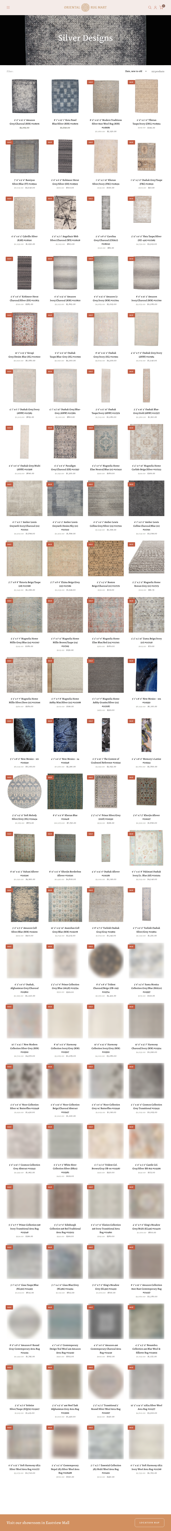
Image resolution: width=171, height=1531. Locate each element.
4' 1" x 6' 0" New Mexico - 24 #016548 (65, 760)
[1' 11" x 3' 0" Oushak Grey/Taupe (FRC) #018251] (146, 156)
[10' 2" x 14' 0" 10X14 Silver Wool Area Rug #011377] (146, 1381)
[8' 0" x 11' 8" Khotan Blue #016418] (65, 791)
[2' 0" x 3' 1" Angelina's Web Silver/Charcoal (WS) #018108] (65, 213)
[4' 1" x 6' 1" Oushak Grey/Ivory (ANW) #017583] (24, 385)
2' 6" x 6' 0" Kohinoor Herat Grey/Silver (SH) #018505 (65, 182)
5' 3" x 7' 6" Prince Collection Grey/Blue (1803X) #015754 (65, 986)
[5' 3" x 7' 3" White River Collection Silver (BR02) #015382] (65, 1141)
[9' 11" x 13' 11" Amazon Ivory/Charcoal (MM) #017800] (65, 273)
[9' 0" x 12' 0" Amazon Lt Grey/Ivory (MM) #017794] (106, 273)
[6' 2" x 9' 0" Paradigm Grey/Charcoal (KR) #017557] (65, 442)
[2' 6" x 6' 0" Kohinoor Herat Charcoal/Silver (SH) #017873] (24, 273)
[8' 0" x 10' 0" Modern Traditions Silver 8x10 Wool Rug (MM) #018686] (106, 96)
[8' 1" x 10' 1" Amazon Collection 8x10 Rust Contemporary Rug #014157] (146, 1261)
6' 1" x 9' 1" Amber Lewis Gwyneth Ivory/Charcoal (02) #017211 (24, 525)
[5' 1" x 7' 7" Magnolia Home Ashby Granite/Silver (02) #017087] (106, 675)
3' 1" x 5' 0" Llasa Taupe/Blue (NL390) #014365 (25, 1286)
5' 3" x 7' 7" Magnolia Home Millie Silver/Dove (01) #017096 (24, 700)
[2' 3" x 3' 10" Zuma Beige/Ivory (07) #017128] (146, 615)
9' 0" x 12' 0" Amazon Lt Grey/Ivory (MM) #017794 (106, 298)
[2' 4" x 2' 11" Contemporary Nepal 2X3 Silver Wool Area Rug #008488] (65, 1441)
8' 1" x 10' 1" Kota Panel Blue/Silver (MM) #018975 (65, 122)
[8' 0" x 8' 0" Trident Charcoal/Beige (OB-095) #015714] (106, 960)
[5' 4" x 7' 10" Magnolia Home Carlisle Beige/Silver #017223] (146, 442)
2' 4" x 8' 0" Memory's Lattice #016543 (146, 760)
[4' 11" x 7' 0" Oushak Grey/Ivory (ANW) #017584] (146, 329)
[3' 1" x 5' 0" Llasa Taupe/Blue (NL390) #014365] (24, 1261)
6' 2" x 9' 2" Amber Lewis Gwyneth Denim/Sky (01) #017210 (65, 525)
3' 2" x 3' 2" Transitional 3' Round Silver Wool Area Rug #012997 (106, 1409)
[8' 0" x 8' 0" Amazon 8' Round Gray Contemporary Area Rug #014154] (24, 1321)
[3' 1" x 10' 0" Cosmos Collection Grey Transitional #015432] (146, 1081)
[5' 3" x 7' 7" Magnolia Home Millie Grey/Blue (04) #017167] (24, 615)
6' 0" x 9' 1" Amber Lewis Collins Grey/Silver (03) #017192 (106, 524)
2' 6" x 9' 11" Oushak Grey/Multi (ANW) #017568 (24, 467)
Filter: (10, 71)
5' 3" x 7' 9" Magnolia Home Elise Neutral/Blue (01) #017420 (106, 467)
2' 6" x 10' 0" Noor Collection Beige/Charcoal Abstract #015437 (65, 1108)
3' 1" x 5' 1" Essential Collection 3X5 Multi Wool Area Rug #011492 (106, 1469)
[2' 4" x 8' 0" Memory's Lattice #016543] (146, 735)
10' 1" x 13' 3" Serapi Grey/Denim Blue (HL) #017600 (24, 354)
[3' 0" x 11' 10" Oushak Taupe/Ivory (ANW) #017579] (106, 385)
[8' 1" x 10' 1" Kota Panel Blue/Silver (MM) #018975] (65, 96)
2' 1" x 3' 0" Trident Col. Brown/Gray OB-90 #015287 (106, 1166)
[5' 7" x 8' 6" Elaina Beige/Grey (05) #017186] (65, 558)
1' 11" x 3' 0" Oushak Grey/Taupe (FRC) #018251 (146, 182)
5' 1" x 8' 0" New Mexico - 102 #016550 (146, 700)
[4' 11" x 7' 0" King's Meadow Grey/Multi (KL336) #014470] (146, 1201)
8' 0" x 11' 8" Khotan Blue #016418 (65, 817)
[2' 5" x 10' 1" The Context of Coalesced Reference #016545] (106, 735)
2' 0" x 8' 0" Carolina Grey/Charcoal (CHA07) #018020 (106, 240)
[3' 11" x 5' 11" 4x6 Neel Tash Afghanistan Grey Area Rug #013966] (65, 1381)
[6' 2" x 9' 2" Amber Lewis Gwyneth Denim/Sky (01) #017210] (65, 498)
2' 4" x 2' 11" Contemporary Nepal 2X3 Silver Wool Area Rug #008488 (65, 1469)
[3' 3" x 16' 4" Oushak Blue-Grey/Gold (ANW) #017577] (146, 385)
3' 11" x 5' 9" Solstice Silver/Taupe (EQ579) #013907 (24, 1407)
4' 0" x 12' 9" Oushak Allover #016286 (106, 873)
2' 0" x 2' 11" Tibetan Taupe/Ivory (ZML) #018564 (146, 122)
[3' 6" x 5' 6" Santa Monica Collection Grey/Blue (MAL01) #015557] (146, 960)
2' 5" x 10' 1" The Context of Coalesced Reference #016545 (106, 760)
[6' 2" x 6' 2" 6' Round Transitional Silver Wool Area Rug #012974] (65, 1502)
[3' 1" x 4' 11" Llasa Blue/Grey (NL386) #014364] (65, 1261)
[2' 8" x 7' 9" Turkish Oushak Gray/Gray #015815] (106, 904)
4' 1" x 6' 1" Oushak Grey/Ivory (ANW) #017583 (25, 411)
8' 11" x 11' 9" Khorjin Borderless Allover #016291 (65, 873)
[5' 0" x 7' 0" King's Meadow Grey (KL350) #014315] (106, 1261)
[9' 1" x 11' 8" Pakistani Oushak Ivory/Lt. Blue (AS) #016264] (146, 848)
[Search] (150, 7)
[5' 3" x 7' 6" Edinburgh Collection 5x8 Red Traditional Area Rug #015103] (65, 1201)
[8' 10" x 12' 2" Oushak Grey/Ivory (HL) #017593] (106, 329)
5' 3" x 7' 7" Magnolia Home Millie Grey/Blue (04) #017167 (24, 640)
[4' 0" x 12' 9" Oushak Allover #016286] (106, 848)
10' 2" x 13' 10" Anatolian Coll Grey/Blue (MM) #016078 (65, 929)
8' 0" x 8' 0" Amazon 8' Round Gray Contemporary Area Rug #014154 (24, 1348)
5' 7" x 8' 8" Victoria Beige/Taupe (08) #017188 (25, 584)
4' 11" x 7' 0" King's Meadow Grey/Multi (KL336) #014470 (146, 1226)
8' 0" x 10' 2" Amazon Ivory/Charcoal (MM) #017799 (146, 298)
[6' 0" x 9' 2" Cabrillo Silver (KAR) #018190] (24, 213)
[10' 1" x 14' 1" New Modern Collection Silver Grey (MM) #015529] (24, 1021)
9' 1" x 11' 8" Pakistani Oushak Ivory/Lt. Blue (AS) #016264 (146, 873)
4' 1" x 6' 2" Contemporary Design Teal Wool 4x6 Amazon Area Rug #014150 (65, 1348)
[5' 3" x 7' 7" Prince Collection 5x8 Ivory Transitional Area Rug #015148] (24, 1201)
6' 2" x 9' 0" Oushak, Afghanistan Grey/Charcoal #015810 (25, 988)
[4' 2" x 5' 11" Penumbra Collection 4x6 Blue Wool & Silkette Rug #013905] (146, 1321)
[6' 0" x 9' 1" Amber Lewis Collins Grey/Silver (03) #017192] (106, 498)
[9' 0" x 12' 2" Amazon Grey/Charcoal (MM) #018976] (24, 96)
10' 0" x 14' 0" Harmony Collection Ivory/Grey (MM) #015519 (106, 1048)
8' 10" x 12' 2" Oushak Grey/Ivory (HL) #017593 (106, 354)
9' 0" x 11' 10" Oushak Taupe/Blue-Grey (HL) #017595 (65, 354)
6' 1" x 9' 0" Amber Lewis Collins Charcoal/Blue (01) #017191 (146, 525)
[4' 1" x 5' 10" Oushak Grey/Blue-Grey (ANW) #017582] (65, 385)
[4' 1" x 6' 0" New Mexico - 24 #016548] (65, 735)
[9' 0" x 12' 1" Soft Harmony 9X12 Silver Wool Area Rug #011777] (24, 1441)
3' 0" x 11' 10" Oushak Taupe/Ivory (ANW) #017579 (106, 411)
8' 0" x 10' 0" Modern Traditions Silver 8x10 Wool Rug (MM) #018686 (106, 123)
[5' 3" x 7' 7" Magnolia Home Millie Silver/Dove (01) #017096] (24, 675)
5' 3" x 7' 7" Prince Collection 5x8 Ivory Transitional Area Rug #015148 (24, 1228)
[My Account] (155, 7)
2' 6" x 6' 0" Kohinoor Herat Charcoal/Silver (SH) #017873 (24, 298)
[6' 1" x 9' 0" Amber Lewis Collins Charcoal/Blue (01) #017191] (146, 498)
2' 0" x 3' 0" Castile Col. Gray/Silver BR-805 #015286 (146, 1166)
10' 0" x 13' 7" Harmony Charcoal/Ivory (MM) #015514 (146, 1046)
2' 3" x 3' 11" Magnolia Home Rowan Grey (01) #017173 (146, 584)
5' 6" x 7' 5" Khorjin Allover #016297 (146, 817)
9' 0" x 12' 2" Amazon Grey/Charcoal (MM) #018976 (24, 122)
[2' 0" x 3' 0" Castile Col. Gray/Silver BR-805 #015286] (146, 1141)
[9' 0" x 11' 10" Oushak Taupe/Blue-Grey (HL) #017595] (65, 329)
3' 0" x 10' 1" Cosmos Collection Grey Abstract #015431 (24, 1166)
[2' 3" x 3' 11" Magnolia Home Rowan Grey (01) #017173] (146, 558)
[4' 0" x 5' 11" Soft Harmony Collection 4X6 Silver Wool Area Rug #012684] (24, 1502)
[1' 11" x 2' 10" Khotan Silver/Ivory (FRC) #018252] (106, 156)
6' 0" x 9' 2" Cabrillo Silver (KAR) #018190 (25, 238)
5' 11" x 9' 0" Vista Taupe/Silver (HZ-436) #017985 (146, 238)
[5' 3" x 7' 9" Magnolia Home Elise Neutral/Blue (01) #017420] (106, 442)
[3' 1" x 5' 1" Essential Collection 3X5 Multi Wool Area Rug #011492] (106, 1441)
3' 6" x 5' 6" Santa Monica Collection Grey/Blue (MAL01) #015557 (146, 988)
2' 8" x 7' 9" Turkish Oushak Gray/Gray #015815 (105, 929)
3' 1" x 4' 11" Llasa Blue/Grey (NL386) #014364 (65, 1286)
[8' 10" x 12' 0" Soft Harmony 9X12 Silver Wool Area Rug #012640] (146, 1502)
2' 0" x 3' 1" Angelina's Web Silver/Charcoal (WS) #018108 (65, 238)
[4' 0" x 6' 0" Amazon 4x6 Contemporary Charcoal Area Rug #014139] (106, 1321)
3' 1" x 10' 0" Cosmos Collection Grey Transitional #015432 (146, 1106)
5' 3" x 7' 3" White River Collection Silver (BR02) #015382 (65, 1168)
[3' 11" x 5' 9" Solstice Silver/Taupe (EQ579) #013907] (24, 1381)
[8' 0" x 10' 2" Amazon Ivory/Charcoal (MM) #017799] (146, 273)
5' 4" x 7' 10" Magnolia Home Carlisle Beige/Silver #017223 (146, 467)
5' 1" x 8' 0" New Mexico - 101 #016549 (24, 760)
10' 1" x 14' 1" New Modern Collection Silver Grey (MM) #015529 (24, 1048)
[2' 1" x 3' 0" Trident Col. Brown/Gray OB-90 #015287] (106, 1141)
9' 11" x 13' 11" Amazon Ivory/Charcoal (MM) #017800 (65, 298)
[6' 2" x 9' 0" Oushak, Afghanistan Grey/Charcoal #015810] (24, 960)
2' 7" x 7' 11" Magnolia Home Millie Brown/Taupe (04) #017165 (65, 642)
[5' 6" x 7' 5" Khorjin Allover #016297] (146, 791)
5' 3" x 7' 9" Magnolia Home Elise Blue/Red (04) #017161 (106, 640)
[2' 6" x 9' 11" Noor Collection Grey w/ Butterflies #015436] (106, 1081)
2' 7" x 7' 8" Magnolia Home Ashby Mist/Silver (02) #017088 (65, 700)
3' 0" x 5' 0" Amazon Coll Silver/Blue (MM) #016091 (24, 929)
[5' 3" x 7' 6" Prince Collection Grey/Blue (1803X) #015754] (65, 960)
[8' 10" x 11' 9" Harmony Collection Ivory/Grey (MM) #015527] (65, 1021)
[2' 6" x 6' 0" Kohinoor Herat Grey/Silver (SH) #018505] (65, 156)
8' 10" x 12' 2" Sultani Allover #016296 (24, 873)
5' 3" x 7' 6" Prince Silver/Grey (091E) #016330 (106, 817)
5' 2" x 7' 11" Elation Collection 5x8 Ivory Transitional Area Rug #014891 (106, 1228)
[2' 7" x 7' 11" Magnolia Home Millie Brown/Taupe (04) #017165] (65, 615)
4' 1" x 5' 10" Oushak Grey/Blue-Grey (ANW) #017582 (65, 411)
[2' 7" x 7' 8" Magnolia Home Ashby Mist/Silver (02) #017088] (65, 675)
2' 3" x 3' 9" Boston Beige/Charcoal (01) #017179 (106, 584)
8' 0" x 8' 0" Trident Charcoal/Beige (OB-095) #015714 (106, 988)
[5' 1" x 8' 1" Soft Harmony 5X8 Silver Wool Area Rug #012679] (106, 1502)
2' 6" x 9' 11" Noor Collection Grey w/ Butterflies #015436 (106, 1106)
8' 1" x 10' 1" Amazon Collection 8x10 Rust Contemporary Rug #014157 (146, 1288)
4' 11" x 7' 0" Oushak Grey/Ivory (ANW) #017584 (146, 354)
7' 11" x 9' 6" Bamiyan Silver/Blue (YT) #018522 (24, 182)
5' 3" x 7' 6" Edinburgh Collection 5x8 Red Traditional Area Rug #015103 (65, 1228)
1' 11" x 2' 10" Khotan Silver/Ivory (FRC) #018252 (105, 182)
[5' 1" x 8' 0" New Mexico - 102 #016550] (146, 675)
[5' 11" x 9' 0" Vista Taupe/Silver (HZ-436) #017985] (146, 213)
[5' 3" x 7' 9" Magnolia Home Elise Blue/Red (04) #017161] (106, 615)
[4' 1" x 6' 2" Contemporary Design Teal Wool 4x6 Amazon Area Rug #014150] (65, 1321)
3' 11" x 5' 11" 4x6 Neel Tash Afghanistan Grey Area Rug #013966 (65, 1409)
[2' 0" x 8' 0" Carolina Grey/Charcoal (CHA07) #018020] (106, 213)
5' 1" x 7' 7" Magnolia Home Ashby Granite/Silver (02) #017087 (105, 702)
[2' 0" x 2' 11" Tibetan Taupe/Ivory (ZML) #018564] (146, 96)
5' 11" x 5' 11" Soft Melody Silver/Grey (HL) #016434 (24, 817)
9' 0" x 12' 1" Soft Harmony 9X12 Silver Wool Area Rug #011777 (24, 1467)
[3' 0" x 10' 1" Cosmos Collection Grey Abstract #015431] (24, 1141)
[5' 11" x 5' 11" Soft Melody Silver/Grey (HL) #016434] (24, 791)
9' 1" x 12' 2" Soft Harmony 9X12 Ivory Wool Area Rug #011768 (146, 1467)
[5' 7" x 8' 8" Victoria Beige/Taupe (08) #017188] (24, 558)
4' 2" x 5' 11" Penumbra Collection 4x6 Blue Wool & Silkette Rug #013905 (146, 1348)
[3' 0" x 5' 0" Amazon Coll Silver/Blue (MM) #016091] (24, 904)
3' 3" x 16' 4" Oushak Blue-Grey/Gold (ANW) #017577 (146, 411)
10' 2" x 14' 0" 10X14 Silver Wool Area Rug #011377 (146, 1407)
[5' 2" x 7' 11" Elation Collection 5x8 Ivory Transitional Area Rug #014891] (106, 1201)
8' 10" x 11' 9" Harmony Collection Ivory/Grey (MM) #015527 (65, 1048)
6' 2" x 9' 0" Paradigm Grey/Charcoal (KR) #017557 (65, 467)
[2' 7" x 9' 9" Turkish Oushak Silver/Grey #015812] (146, 904)
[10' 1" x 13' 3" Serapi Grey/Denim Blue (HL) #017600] (24, 329)
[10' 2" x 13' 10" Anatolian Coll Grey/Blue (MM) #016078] (65, 904)
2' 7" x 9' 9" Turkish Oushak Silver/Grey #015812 (146, 929)
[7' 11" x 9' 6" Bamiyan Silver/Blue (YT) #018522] (24, 156)
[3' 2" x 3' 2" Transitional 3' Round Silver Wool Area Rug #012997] (106, 1381)
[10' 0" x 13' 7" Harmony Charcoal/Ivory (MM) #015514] (146, 1021)
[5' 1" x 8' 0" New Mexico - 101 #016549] (24, 735)
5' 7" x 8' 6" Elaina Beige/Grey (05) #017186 (65, 584)
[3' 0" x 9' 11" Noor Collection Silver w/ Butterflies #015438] (24, 1081)
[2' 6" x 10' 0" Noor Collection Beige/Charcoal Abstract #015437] (65, 1081)
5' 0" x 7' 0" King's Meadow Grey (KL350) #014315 (105, 1286)
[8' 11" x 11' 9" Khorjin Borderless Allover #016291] (65, 848)
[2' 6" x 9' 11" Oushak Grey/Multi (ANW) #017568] (24, 442)
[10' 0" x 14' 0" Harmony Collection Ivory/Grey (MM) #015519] (106, 1021)
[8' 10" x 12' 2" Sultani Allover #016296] (24, 848)
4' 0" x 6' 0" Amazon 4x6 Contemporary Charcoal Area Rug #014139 (106, 1348)
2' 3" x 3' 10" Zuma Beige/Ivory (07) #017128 (146, 640)
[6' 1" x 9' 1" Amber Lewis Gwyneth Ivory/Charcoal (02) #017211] (24, 498)
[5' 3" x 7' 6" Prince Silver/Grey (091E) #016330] (106, 791)
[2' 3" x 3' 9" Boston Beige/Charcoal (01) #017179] (106, 558)
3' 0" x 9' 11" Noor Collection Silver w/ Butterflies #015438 (24, 1106)
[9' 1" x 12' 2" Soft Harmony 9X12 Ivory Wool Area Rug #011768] (146, 1441)
